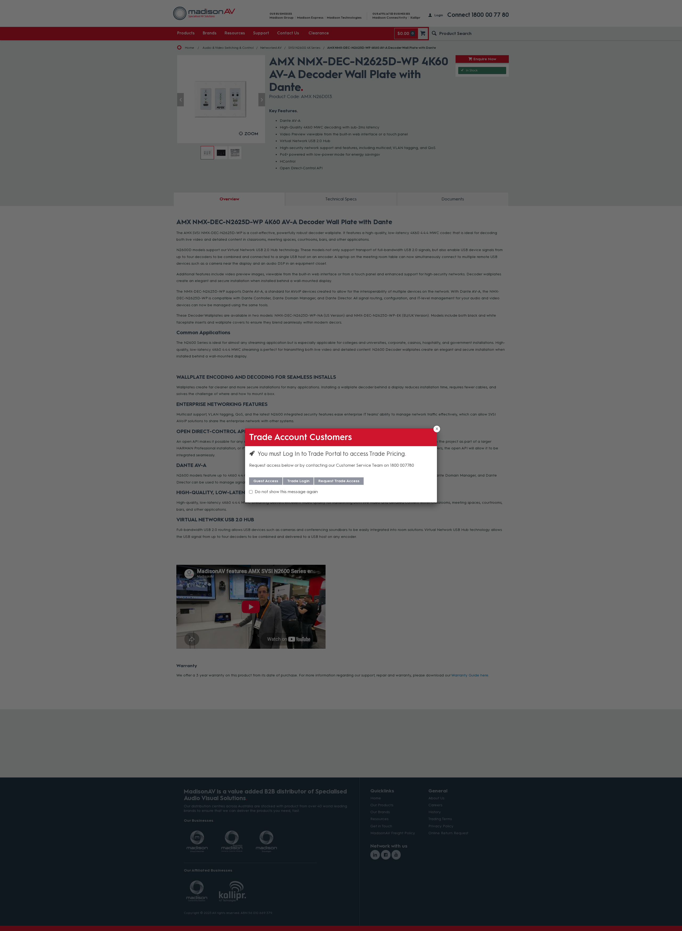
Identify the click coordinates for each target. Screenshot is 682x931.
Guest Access (265, 481)
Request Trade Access (338, 481)
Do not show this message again (286, 491)
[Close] (436, 429)
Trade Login (298, 481)
